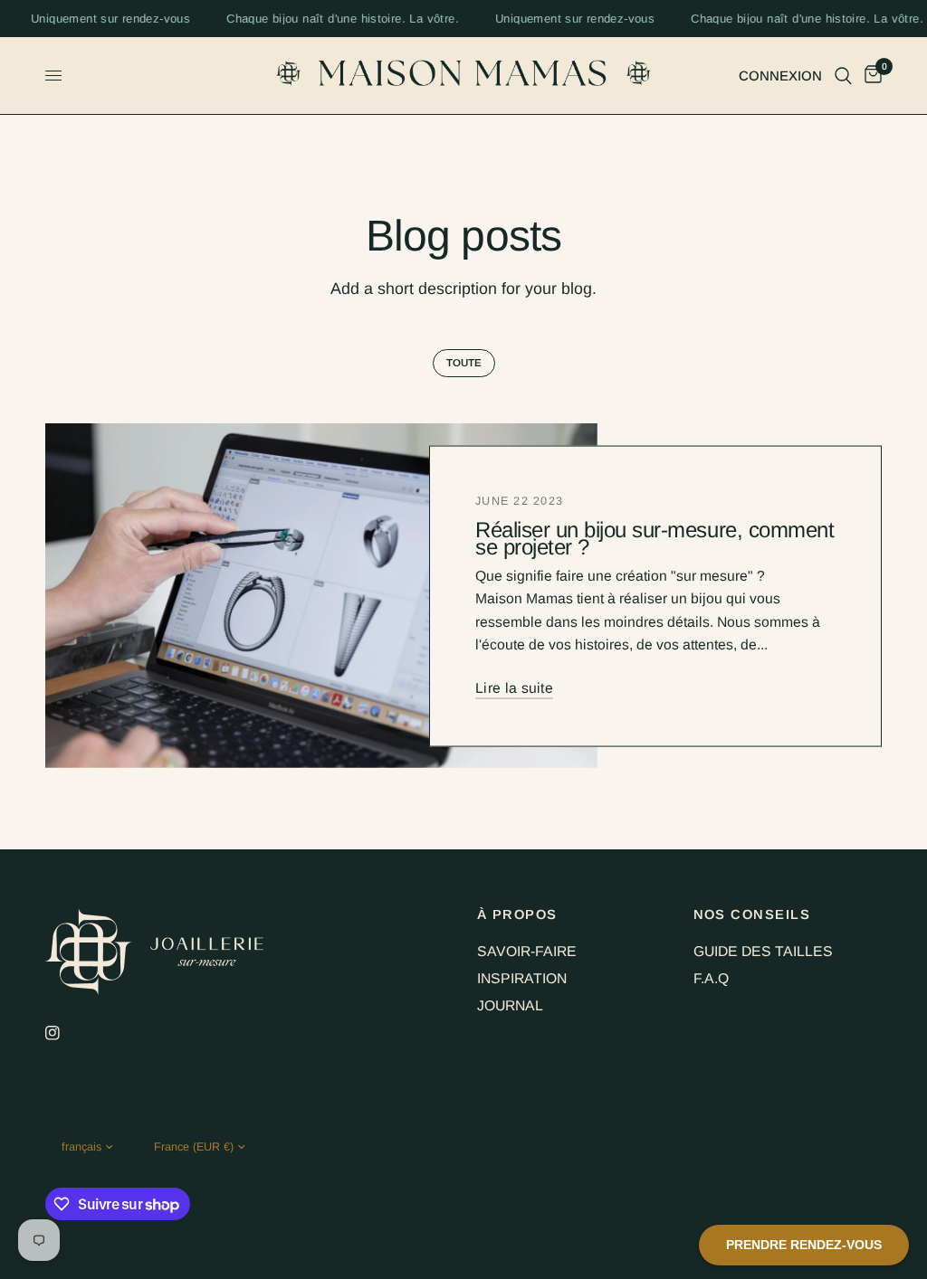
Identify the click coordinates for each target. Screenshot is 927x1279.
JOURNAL (510, 1005)
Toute (464, 362)
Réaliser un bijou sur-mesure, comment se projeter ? (654, 537)
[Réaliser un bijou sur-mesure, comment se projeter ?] (321, 595)
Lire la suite (514, 688)
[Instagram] (65, 1033)
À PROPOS (517, 915)
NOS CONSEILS (752, 915)
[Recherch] (843, 75)
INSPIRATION (522, 978)
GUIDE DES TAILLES (763, 951)
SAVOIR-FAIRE (527, 951)
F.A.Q (711, 978)
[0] (870, 75)
